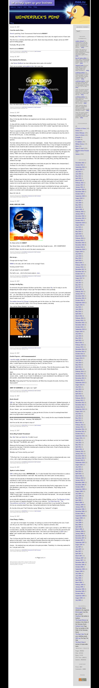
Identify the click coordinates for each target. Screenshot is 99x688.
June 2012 (78, 416)
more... (39, 273)
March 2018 (79, 262)
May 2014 (78, 365)
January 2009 (79, 507)
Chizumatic (79, 608)
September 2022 (80, 167)
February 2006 (80, 584)
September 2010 (80, 462)
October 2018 (79, 247)
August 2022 (79, 169)
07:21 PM (24, 390)
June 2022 (78, 174)
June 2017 (78, 282)
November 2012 (80, 405)
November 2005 (80, 591)
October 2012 (79, 407)
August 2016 (79, 305)
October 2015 (79, 327)
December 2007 (80, 536)
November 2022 (80, 162)
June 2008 (78, 522)
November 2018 (80, 245)
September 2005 (80, 595)
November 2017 (80, 271)
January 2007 (79, 560)
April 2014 (78, 367)
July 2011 (78, 440)
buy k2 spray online (81, 58)
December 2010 (80, 456)
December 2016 (80, 296)
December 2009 (80, 482)
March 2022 (79, 180)
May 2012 (78, 418)
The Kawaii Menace (81, 620)
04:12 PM (24, 51)
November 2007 (80, 538)
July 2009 (78, 493)
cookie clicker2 (80, 41)
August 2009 (79, 491)
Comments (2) (30, 347)
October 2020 (79, 194)
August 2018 (79, 251)
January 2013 (79, 400)
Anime (77, 130)
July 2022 (78, 171)
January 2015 (79, 347)
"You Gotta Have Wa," (54, 501)
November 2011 (80, 431)
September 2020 (80, 196)
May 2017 (78, 285)
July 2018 (78, 254)
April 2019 (78, 234)
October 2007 (79, 540)
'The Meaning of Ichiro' (63, 499)
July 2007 (78, 547)
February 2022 (80, 182)
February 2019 (80, 238)
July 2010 (78, 467)
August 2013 (79, 385)
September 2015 (80, 329)
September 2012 (80, 409)
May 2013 (78, 391)
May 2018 (78, 258)
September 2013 (80, 382)
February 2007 (80, 558)
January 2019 (79, 240)
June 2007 (78, 549)
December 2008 (80, 509)
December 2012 (80, 402)
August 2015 (79, 331)
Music (77, 146)
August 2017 (79, 278)
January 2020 (79, 214)
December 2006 (80, 562)
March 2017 (79, 289)
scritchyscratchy (80, 72)
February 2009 (80, 504)
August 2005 (79, 598)
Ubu (21, 249)
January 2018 (79, 267)
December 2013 (80, 376)
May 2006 (78, 578)
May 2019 (78, 231)
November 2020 (80, 191)
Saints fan (24, 437)
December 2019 (80, 216)
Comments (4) (30, 390)
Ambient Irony (79, 626)
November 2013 (80, 378)
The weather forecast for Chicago (19, 301)
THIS (19, 36)
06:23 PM (24, 550)
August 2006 (79, 571)
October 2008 (79, 513)
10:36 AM (24, 461)
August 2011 (79, 438)
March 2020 (79, 209)
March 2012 (79, 422)
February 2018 (80, 265)
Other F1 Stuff (80, 148)
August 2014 (79, 358)
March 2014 (79, 369)
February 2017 (80, 291)
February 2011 (79, 451)
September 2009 (80, 489)
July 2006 (78, 573)
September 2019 (80, 222)
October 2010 (79, 460)
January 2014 (79, 373)
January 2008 (79, 533)
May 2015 (78, 338)
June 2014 (78, 362)
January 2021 (79, 187)
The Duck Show (80, 642)
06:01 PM (24, 425)
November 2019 (80, 218)
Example (78, 137)
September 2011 (80, 436)
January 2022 (79, 185)
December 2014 (80, 349)
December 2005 (80, 589)
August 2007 (79, 544)
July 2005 (78, 600)
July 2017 (78, 280)
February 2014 (80, 371)
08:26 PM (24, 511)
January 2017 (79, 293)
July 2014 (78, 360)
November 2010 (80, 458)
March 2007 (79, 556)
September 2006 (80, 569)
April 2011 (78, 447)
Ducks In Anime (80, 135)
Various (78, 154)
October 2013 (79, 380)
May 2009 (78, 498)
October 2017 (79, 273)
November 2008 (80, 511)
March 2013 (79, 396)
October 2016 (79, 300)
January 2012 (79, 427)
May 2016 (78, 311)
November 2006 (80, 564)
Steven (12, 33)
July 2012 (78, 413)
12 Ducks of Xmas (81, 128)
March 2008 (79, 529)
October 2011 (79, 433)
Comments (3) (30, 195)
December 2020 (80, 189)
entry (82, 47)
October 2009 (79, 487)
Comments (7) (30, 107)
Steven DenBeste (18, 63)
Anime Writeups (80, 133)
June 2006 (78, 575)
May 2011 (78, 444)
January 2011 (79, 453)
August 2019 (79, 225)
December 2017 (80, 269)
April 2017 (78, 287)
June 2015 (78, 336)
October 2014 (79, 353)
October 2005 (79, 593)
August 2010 (79, 464)
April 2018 (78, 260)
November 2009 (80, 484)
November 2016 (80, 298)
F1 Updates (79, 142)
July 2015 (78, 333)
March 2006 (79, 582)
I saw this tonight (14, 359)
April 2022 (78, 178)
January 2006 (79, 587)
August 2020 (79, 198)
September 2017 (80, 276)
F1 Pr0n (78, 139)
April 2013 (78, 393)
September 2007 (80, 542)
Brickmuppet (79, 612)
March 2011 (79, 449)
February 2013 (80, 398)
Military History (80, 144)
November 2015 (80, 325)
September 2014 (80, 356)
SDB (11, 402)
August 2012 (79, 411)
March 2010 (79, 476)
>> (44, 557)
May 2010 (78, 471)
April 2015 (78, 340)
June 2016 (78, 309)
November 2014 (80, 351)
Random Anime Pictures (82, 150)
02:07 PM (24, 347)
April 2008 (78, 527)
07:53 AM (24, 276)
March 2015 (79, 342)
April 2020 (78, 207)
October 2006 (79, 567)
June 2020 (78, 202)
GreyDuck (78, 616)
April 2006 (78, 580)
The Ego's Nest (80, 634)
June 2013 (78, 389)
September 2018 (80, 249)
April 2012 (78, 420)
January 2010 (79, 480)
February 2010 (80, 478)
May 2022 (78, 176)
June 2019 (78, 229)
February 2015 (80, 345)
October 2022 (79, 165)
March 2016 (79, 316)
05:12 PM (24, 195)
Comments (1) (30, 276)
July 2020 (78, 200)
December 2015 (80, 322)
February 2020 (80, 211)
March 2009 (79, 502)
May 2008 (78, 524)
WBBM (12, 263)
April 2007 (78, 553)
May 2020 (78, 205)
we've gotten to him (28, 66)
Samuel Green (80, 65)
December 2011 (80, 429)
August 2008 (79, 518)
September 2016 (80, 302)
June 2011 (78, 442)
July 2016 (78, 307)
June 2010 (78, 469)
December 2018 (80, 242)
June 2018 (78, 256)
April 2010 (78, 473)
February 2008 (80, 531)
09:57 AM (24, 107)
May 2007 (78, 551)
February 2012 (80, 424)
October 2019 (79, 220)
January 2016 (79, 320)
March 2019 (79, 236)
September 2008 (80, 516)
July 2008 (78, 520)
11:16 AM (24, 252)
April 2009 (78, 500)
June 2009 (78, 496)
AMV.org (78, 638)
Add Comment (38, 51)
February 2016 (80, 318)
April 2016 (78, 313)
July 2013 (78, 387)
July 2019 (78, 227)
